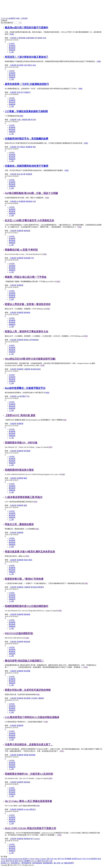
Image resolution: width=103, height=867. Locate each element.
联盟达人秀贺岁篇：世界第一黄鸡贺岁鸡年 (28, 304)
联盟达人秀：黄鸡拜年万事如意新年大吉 (26, 331)
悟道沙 (26, 560)
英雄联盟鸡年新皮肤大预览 (19, 470)
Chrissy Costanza (40, 859)
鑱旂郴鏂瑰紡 (48, 863)
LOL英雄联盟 (10, 18)
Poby (55, 859)
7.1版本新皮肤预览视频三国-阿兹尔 (23, 497)
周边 (34, 147)
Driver (32, 859)
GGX (32, 861)
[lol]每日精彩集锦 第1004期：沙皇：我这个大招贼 (31, 193)
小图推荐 (27, 369)
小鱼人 (19, 119)
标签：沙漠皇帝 (22, 18)
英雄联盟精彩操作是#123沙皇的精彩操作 (26, 606)
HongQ (79, 859)
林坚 (7, 861)
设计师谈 (20, 65)
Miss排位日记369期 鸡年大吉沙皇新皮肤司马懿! (30, 358)
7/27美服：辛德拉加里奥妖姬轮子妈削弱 (26, 111)
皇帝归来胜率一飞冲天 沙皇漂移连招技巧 (27, 84)
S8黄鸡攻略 (30, 38)
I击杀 (99, 859)
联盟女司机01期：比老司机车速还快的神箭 (28, 690)
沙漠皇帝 (13, 38)
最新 (25, 478)
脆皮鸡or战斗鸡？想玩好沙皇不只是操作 (26, 27)
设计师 (23, 174)
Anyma (3, 861)
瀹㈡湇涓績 (58, 863)
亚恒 (16, 861)
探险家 (26, 755)
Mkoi (43, 861)
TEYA (84, 859)
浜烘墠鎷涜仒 (15, 863)
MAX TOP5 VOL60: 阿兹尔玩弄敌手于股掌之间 (30, 828)
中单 (34, 201)
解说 (39, 369)
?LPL (52, 859)
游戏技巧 (27, 92)
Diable (10, 859)
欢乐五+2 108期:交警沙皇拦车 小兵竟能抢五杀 (29, 220)
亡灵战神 (34, 698)
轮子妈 (33, 119)
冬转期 (74, 859)
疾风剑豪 (27, 258)
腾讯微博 (12, 48)
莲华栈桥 (68, 859)
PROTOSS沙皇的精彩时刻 (19, 633)
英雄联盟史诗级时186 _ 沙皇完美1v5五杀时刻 (29, 774)
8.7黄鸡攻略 (21, 38)
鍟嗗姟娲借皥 (37, 863)
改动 (34, 65)
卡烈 (48, 859)
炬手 (59, 859)
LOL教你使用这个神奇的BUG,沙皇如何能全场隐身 (32, 717)
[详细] (12, 34)
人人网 (11, 52)
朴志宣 (12, 861)
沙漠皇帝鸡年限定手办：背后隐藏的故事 (26, 138)
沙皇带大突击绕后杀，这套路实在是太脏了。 (29, 744)
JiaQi (63, 859)
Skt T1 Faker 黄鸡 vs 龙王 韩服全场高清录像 (28, 801)
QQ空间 (11, 43)
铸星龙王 (32, 809)
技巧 (22, 92)
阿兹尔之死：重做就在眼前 (19, 524)
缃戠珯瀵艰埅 (69, 863)
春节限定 (22, 396)
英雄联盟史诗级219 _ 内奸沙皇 (21, 442)
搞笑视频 (27, 451)
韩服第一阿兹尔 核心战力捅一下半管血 (25, 277)
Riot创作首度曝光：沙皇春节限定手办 (25, 388)
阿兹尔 (29, 65)
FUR (88, 859)
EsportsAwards (17, 859)
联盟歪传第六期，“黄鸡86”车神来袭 (24, 578)
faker (27, 809)
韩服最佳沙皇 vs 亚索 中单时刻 (21, 249)
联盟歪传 (40, 587)
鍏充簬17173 (5, 863)
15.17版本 (37, 861)
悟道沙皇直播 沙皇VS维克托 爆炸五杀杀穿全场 (30, 551)
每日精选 (34, 369)
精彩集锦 (29, 201)
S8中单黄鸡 (38, 38)
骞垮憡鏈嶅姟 (26, 863)
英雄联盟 (29, 147)
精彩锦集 (27, 231)
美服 (29, 119)
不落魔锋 (26, 861)
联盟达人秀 (28, 340)
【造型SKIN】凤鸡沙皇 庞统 (20, 415)
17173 (3, 18)
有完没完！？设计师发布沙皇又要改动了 (26, 57)
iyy (29, 859)
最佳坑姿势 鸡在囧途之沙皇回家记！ (24, 660)
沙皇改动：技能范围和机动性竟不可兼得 (26, 166)
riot (18, 396)
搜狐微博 (12, 50)
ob (24, 809)
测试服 (24, 119)
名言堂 (25, 859)
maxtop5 (37, 839)
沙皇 (44, 38)
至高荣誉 (93, 859)
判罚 (47, 861)
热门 (32, 839)
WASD (20, 861)
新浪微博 (12, 46)
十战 (50, 861)
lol (18, 201)
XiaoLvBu (4, 859)
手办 (18, 147)
